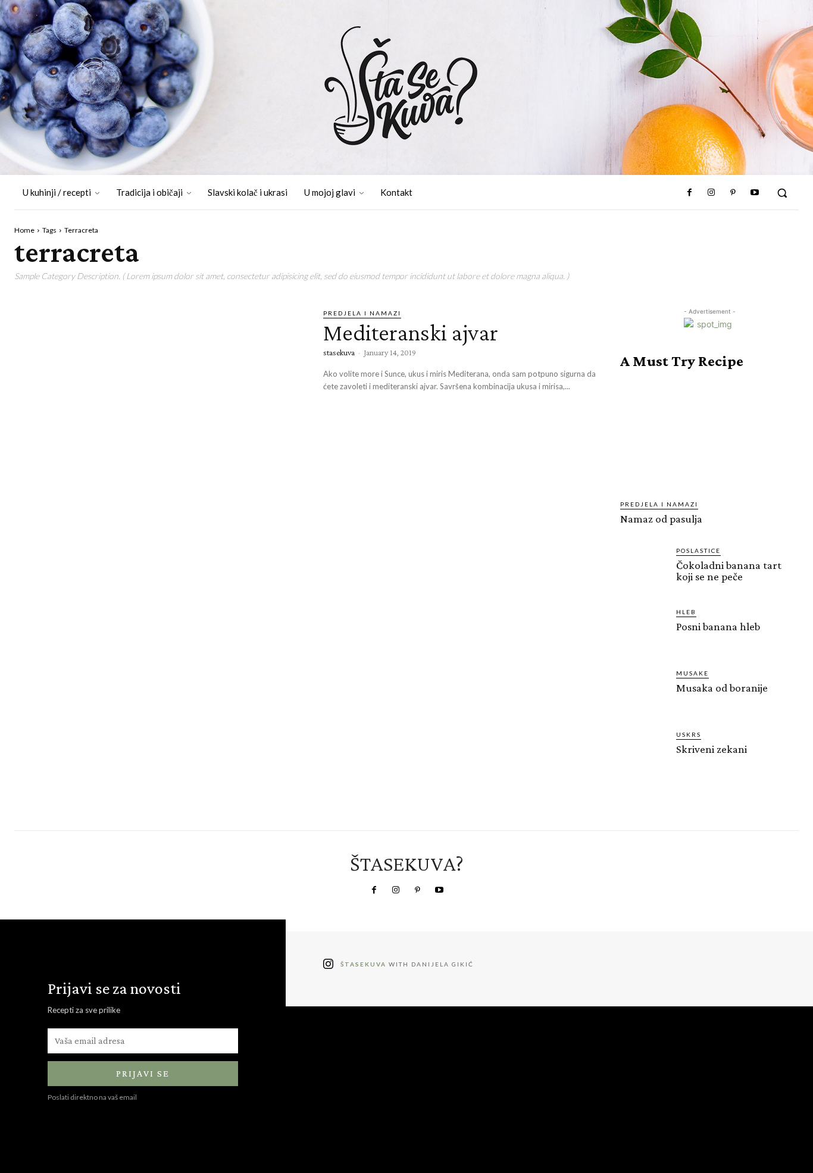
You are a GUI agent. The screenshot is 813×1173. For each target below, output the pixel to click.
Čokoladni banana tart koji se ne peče (728, 571)
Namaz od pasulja (661, 518)
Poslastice (698, 550)
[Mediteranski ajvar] (159, 392)
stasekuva (339, 352)
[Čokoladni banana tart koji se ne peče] (643, 569)
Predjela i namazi (362, 313)
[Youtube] (754, 193)
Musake (692, 673)
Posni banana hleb (718, 626)
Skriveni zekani (711, 749)
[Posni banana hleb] (643, 630)
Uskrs (688, 734)
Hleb (686, 611)
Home (24, 230)
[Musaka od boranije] (643, 691)
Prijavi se (143, 1073)
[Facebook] (690, 193)
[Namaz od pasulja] (709, 434)
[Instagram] (711, 193)
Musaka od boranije (722, 687)
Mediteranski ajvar (410, 332)
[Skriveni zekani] (643, 753)
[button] (782, 192)
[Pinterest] (732, 193)
